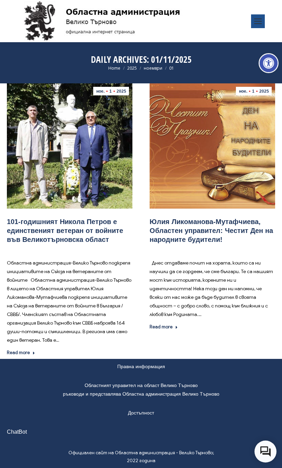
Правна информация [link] (141, 366)
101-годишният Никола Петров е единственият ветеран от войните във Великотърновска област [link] (65, 230)
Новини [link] (65, 250)
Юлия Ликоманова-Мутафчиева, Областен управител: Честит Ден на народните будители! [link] (211, 230)
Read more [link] (18, 352)
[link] (269, 63)
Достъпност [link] (141, 413)
